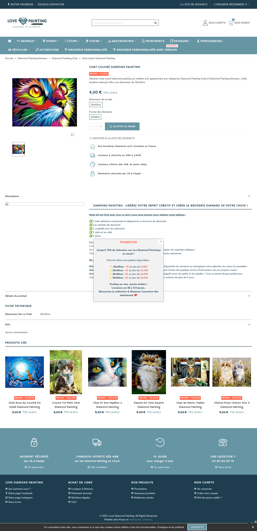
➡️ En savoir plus (34, 467)
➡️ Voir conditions (97, 467)
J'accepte (197, 527)
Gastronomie (122, 41)
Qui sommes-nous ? (19, 488)
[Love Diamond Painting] (27, 22)
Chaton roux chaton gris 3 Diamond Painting (232, 405)
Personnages (211, 41)
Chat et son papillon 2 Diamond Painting (107, 405)
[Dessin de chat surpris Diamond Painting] (149, 372)
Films (73, 41)
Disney (51, 41)
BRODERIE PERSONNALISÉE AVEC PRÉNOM (147, 48)
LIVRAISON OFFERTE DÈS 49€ (97, 457)
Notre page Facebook (20, 493)
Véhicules (19, 50)
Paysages (181, 41)
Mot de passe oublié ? (209, 497)
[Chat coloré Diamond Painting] (72, 135)
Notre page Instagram (20, 497)
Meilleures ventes (144, 497)
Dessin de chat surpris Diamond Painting (149, 405)
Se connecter (204, 488)
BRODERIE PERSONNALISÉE (87, 50)
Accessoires (49, 50)
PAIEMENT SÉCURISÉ (34, 457)
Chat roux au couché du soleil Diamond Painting (25, 405)
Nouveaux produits (144, 493)
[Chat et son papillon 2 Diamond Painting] (107, 372)
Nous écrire (14, 502)
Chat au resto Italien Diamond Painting (190, 405)
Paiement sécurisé (81, 493)
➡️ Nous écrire (223, 467)
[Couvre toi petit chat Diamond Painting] (66, 372)
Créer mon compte (207, 493)
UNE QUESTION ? (223, 457)
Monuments (155, 41)
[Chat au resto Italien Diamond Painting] (190, 372)
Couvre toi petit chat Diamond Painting (66, 405)
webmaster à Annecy (140, 519)
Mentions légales (80, 497)
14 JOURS (160, 457)
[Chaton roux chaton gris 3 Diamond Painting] (231, 372)
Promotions (140, 488)
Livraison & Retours (82, 488)
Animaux (27, 41)
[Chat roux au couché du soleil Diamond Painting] (24, 372)
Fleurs (94, 41)
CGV (74, 502)
